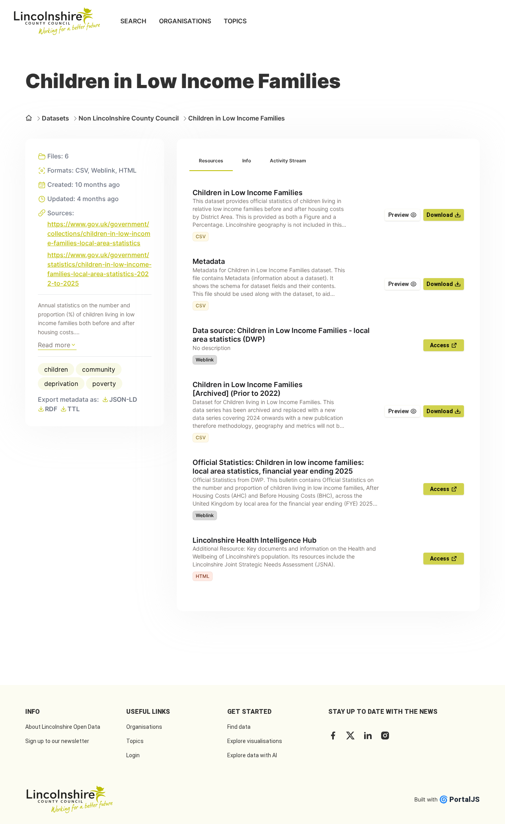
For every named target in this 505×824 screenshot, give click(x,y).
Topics (135, 741)
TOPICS (235, 21)
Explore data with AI (252, 755)
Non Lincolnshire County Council (129, 118)
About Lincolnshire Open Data (62, 727)
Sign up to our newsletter (57, 741)
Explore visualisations (254, 741)
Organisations (144, 727)
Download (439, 215)
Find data (239, 727)
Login (133, 755)
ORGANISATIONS (185, 21)
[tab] (211, 161)
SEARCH (133, 21)
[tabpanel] (328, 385)
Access (439, 345)
